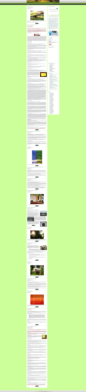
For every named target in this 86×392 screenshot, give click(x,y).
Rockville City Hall (42, 342)
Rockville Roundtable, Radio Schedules (31, 178)
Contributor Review (37, 127)
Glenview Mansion (44, 125)
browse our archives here (54, 11)
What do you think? (57, 28)
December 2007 (51, 110)
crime (28, 169)
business (50, 18)
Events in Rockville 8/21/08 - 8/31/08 (31, 326)
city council (51, 20)
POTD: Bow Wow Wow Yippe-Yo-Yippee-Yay (32, 190)
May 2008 (51, 108)
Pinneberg (37, 209)
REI (33, 47)
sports (57, 26)
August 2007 (51, 112)
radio (53, 25)
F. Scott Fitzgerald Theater (43, 57)
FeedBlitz (54, 42)
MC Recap (49, 24)
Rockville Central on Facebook (50, 47)
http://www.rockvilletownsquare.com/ (39, 380)
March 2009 (51, 103)
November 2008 (51, 105)
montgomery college (54, 24)
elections (54, 21)
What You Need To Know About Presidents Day (54, 86)
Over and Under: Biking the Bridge (31, 207)
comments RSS (39, 391)
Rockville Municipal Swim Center (36, 102)
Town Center (35, 214)
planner (49, 25)
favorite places (35, 209)
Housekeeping (56, 23)
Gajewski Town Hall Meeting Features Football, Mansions (34, 131)
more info (44, 55)
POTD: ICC (51, 83)
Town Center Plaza (39, 59)
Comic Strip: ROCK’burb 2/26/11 (53, 75)
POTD (30, 148)
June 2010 (51, 96)
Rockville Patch (51, 69)
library (58, 23)
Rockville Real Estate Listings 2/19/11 (53, 84)
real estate (58, 25)
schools (54, 26)
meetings (51, 24)
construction (53, 20)
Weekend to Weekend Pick (53, 28)
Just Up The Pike (51, 70)
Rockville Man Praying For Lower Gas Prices (32, 242)
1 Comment (32, 227)
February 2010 (51, 98)
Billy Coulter (39, 37)
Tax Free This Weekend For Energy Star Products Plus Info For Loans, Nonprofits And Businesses (54, 85)
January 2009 (51, 104)
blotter (48, 18)
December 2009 (51, 99)
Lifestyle (31, 328)
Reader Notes (55, 25)
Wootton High (30, 169)
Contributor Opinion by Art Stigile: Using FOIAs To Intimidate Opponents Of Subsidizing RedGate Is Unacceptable (54, 81)
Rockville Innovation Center (37, 85)
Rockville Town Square (32, 335)
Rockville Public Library (37, 50)
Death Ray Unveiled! (52, 82)
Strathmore (38, 343)
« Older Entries (28, 387)
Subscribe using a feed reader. (51, 45)
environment (56, 21)
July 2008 (51, 107)
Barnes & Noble (36, 67)
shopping (55, 26)
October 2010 (51, 94)
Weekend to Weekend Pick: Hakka (53, 87)
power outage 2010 (51, 25)
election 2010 (51, 21)
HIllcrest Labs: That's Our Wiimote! (31, 308)
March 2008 (51, 109)
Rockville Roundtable (50, 26)
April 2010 (51, 97)
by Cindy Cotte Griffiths (30, 209)
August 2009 (51, 101)
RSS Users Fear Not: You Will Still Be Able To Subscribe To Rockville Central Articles (54, 79)
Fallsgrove (33, 209)
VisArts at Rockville (35, 88)
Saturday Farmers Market (36, 349)
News (29, 180)
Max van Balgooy (51, 64)
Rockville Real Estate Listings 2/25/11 (53, 76)
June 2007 (51, 113)
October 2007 (51, 111)
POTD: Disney (51, 78)
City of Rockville (51, 67)
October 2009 (51, 100)
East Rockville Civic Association (53, 68)
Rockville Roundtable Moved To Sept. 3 (31, 278)
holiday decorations (52, 23)
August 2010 (51, 95)
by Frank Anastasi (54, 19)
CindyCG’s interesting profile (39, 311)
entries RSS (36, 391)
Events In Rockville (31, 26)
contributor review (56, 20)
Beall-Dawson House (40, 118)
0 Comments (32, 147)
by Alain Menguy (52, 18)
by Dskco (51, 19)
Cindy (52, 391)
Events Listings (29, 328)
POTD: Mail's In (29, 261)
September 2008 (51, 106)
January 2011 (51, 93)
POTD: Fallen (51, 80)
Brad (50, 391)
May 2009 (51, 102)
